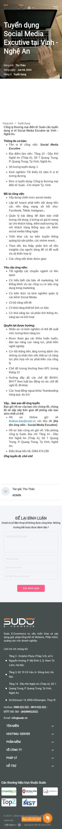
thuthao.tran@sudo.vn (22, 421)
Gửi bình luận (31, 588)
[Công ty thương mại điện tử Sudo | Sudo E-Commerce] (14, 8)
